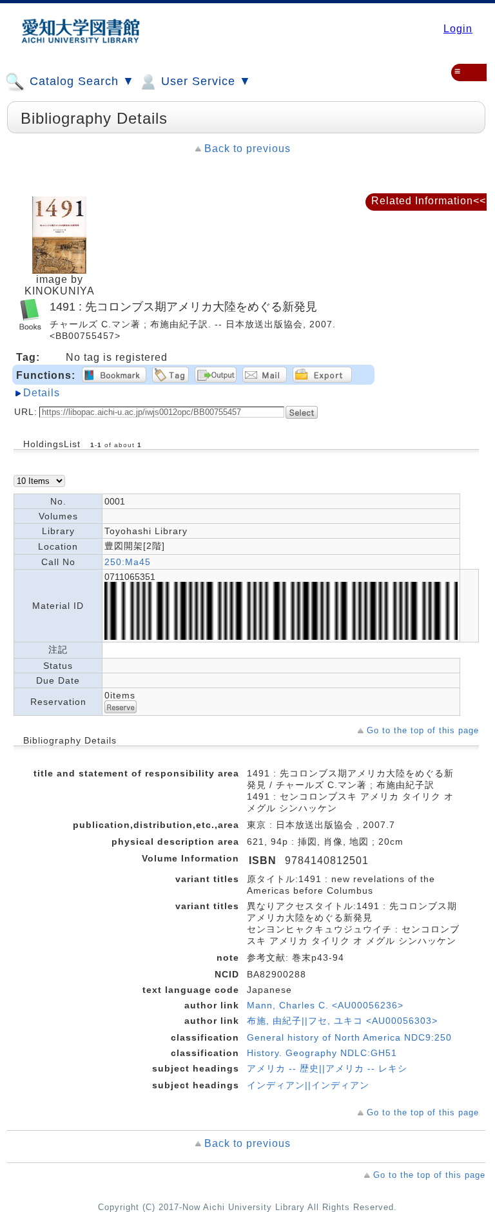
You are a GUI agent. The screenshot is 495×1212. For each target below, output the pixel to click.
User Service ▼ (204, 81)
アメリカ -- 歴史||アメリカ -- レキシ (327, 1068)
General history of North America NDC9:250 (349, 1037)
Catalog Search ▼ (80, 81)
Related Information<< (428, 200)
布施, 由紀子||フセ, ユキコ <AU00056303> (342, 1020)
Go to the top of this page (423, 730)
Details (41, 392)
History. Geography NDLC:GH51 (322, 1053)
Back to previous (247, 148)
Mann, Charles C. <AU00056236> (325, 1005)
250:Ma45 (127, 562)
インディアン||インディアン (308, 1085)
